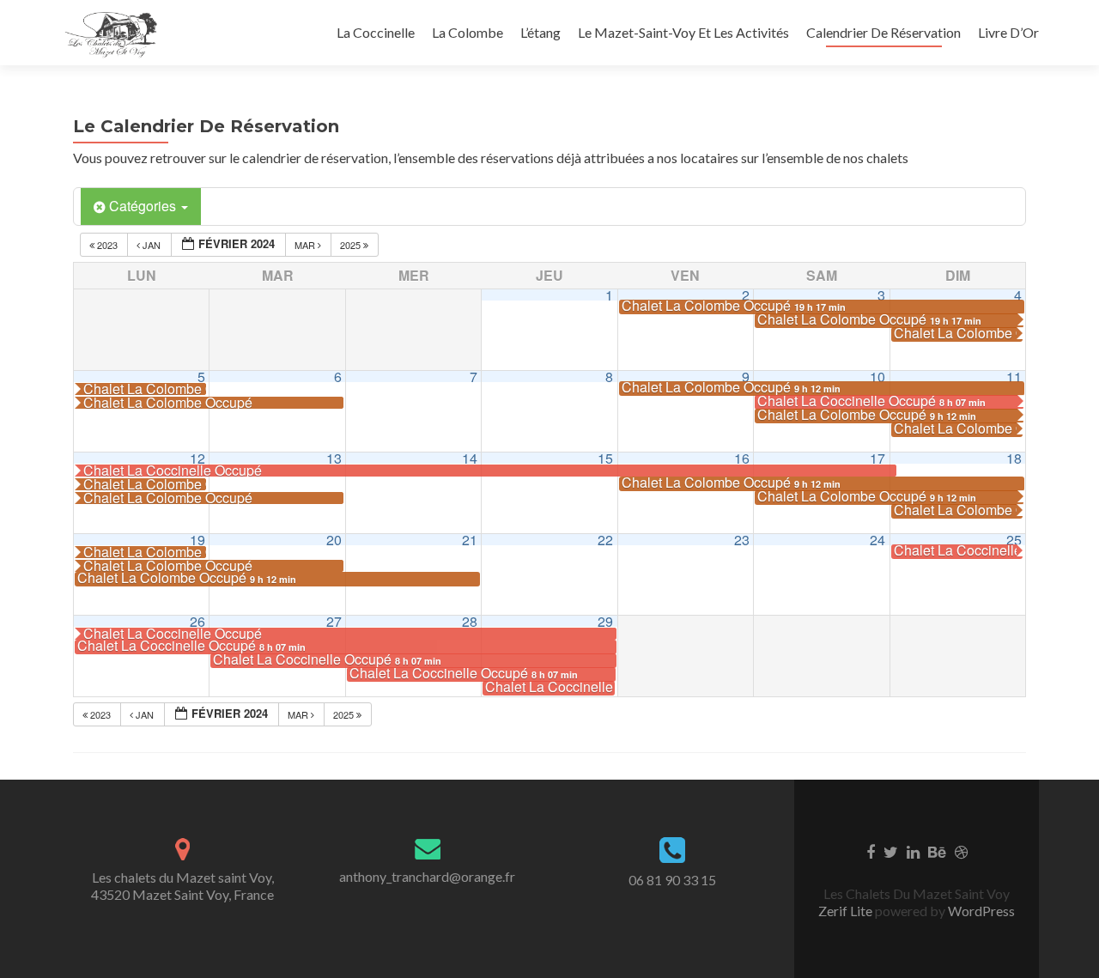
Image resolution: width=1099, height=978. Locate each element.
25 (1014, 540)
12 (197, 458)
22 (605, 540)
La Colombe (467, 32)
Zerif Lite (846, 910)
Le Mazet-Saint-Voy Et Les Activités (683, 32)
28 (469, 621)
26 (197, 621)
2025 (351, 245)
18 (1014, 458)
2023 (107, 245)
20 (334, 540)
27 (334, 621)
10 (877, 376)
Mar (306, 245)
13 (334, 458)
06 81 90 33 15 (672, 880)
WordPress (980, 910)
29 (605, 621)
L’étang (540, 32)
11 (1014, 376)
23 (742, 540)
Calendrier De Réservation (883, 32)
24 (877, 540)
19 (197, 540)
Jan (151, 245)
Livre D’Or (1008, 32)
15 (605, 458)
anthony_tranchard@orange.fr (427, 876)
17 (877, 458)
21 (469, 540)
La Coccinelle (376, 32)
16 (742, 458)
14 (469, 458)
